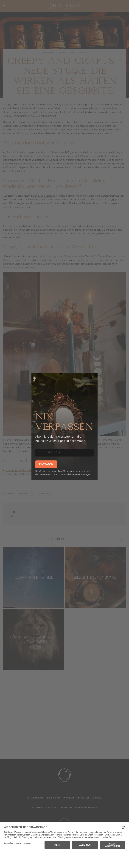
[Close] (93, 377)
